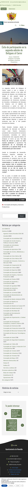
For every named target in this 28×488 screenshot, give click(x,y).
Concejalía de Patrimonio (10, 326)
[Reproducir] (4, 200)
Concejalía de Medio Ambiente (12, 299)
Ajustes (17, 485)
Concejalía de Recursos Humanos (13, 330)
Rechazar (11, 485)
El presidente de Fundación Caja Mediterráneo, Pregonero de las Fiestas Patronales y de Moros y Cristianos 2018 (12, 425)
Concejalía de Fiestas (9, 279)
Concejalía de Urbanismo (10, 353)
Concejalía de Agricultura (10, 249)
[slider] (23, 199)
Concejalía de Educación (10, 272)
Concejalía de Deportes (10, 270)
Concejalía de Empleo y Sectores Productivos (14, 60)
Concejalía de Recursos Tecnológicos (14, 333)
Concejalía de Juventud (10, 292)
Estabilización (7, 375)
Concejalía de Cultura (9, 267)
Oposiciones (7, 377)
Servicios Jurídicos (8, 368)
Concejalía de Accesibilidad (11, 238)
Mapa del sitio (15, 474)
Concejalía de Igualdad (10, 286)
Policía (5, 363)
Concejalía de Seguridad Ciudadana (14, 340)
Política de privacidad (15, 470)
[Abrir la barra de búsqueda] (15, 25)
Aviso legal (15, 467)
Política (5, 365)
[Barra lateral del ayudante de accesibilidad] (1, 23)
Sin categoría (6, 380)
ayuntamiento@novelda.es (19, 2)
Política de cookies (15, 472)
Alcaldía (5, 236)
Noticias (4, 231)
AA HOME (5, 228)
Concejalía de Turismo (9, 351)
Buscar (22, 216)
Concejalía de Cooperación (11, 265)
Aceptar (4, 485)
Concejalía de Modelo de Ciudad (12, 306)
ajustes (12, 483)
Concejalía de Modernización (11, 308)
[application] (14, 199)
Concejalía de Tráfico (9, 344)
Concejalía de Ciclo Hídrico (11, 256)
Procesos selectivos (8, 370)
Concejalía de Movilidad (10, 310)
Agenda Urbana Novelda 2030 (12, 233)
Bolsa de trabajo (8, 372)
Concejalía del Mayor (9, 358)
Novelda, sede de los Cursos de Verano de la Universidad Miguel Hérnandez (16, 413)
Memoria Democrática (9, 360)
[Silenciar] (20, 200)
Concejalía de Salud (9, 337)
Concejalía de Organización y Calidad (14, 317)
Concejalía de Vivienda (10, 355)
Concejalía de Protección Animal (12, 328)
